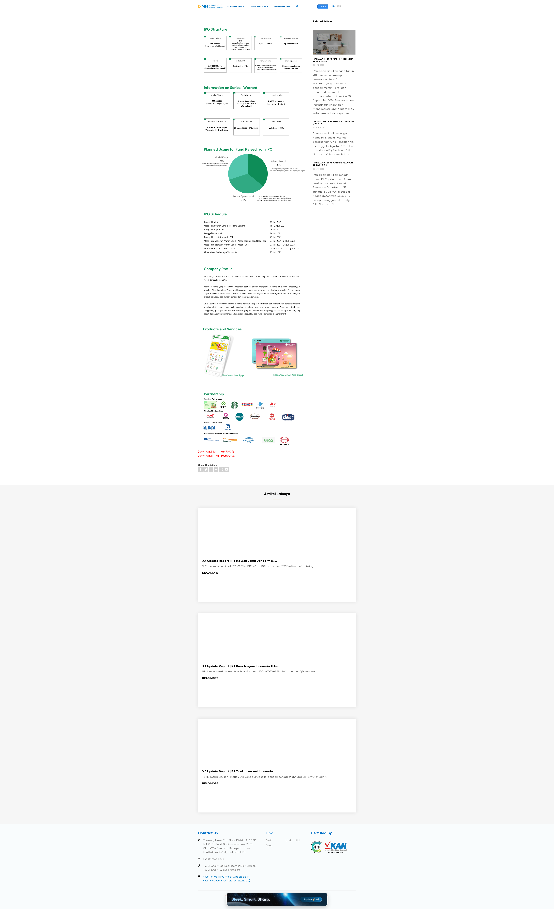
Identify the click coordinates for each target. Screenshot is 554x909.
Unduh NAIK (293, 840)
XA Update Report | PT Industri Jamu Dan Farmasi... (239, 561)
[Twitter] (205, 469)
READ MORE (210, 573)
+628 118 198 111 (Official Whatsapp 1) (226, 876)
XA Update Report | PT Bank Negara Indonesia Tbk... (240, 666)
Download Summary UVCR (216, 451)
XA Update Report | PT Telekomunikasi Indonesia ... (239, 771)
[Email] (216, 469)
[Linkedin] (211, 469)
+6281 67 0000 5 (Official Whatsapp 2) (226, 880)
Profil (269, 840)
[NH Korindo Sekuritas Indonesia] (210, 7)
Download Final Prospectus (216, 455)
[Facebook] (200, 469)
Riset (269, 845)
